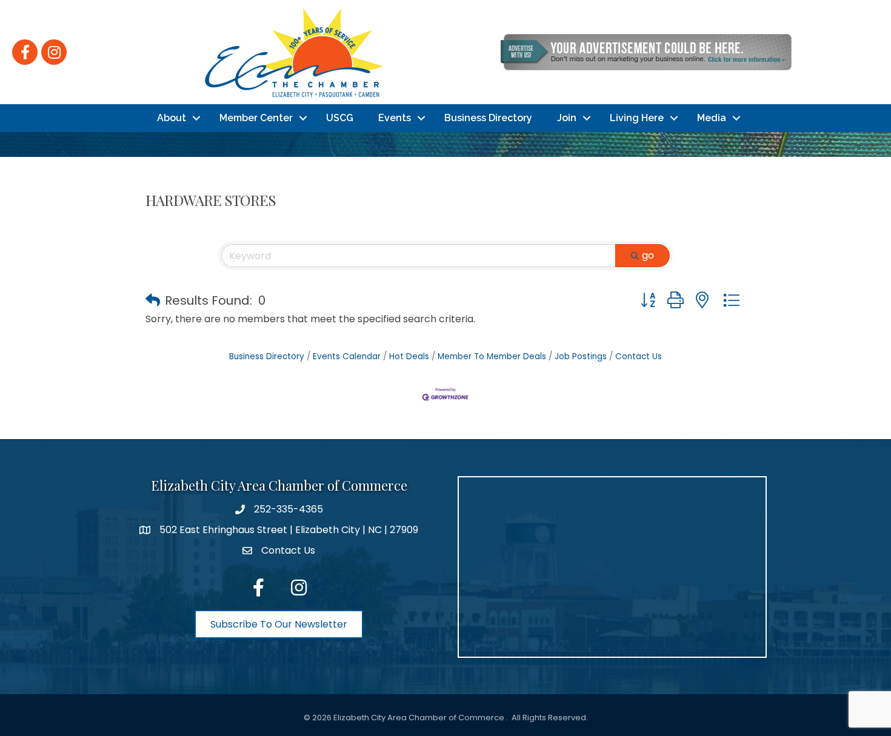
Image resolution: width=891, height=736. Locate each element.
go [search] (648, 255)
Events (394, 118)
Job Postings (581, 356)
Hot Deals (409, 356)
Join (566, 118)
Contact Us (638, 356)
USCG (339, 118)
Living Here (637, 118)
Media (711, 118)
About (171, 118)
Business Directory (488, 118)
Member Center (256, 118)
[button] (152, 300)
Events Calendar (347, 356)
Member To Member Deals (492, 356)
